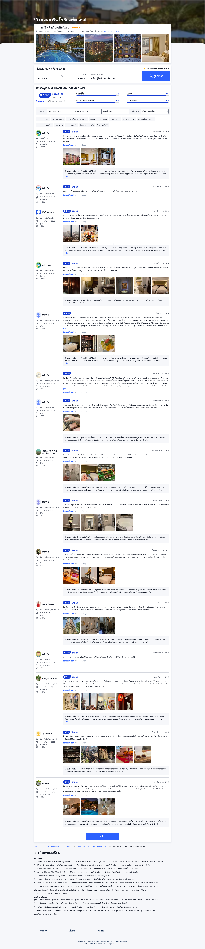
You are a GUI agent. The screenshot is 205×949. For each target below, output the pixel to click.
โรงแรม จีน (55, 847)
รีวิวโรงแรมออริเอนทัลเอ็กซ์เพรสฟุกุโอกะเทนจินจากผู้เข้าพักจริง (95, 883)
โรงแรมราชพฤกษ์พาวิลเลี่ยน (148, 886)
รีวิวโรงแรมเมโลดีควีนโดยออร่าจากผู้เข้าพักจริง (98, 865)
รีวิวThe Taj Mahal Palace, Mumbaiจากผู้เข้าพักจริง (52, 861)
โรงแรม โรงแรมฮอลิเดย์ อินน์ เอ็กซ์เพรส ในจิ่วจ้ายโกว (140, 900)
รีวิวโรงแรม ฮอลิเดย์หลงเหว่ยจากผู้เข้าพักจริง (134, 865)
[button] (186, 4)
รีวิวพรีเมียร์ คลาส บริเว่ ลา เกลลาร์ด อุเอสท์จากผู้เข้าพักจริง (90, 876)
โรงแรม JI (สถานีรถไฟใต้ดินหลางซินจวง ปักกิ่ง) (51, 893)
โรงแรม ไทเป (80, 847)
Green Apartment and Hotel (71, 886)
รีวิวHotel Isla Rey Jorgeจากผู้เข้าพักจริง (85, 872)
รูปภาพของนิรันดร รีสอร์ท (84, 900)
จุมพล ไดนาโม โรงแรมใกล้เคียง (45, 914)
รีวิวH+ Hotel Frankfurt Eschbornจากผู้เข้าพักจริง (120, 872)
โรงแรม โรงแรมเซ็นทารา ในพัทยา (68, 903)
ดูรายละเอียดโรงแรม (111, 31)
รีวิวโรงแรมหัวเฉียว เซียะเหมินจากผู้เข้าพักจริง (50, 876)
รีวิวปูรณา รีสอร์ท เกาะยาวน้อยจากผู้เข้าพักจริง (90, 861)
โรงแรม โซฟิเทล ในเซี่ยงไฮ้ (44, 903)
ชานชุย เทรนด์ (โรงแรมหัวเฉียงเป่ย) (99, 890)
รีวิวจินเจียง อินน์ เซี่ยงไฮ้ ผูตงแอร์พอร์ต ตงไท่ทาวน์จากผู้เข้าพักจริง (58, 907)
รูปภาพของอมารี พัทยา (42, 900)
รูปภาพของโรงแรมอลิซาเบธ (62, 900)
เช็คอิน (40, 74)
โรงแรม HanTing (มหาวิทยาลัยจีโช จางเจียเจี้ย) (67, 890)
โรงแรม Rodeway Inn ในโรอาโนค (96, 903)
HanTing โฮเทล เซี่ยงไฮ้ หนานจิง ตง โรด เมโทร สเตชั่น (115, 886)
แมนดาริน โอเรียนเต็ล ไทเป (98, 847)
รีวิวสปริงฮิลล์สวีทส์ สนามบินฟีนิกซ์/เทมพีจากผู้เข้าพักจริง (140, 883)
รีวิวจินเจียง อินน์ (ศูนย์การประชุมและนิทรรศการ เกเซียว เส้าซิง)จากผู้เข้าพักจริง (63, 879)
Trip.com (37, 847)
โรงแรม (46, 847)
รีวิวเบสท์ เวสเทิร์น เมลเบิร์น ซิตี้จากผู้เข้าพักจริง (51, 872)
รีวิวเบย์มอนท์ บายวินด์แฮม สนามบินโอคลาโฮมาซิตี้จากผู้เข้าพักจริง (114, 869)
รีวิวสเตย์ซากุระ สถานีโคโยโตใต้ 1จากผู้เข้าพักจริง (52, 883)
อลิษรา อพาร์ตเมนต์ (41, 890)
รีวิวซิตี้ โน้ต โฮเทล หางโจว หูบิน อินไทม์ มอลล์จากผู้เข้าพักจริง (56, 865)
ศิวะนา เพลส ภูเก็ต (121, 890)
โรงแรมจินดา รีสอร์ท (138, 890)
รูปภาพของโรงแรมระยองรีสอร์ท (107, 900)
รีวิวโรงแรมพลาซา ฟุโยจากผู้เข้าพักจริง (140, 910)
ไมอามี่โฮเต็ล (88, 886)
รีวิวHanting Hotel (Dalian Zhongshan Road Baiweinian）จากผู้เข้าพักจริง (61, 910)
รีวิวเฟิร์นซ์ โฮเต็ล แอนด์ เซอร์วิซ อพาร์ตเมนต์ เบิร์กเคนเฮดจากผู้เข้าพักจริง (136, 861)
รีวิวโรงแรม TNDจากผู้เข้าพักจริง (46, 869)
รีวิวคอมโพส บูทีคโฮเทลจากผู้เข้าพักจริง (74, 869)
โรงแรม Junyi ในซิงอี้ (119, 903)
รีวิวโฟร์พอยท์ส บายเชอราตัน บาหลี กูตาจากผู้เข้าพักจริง (114, 879)
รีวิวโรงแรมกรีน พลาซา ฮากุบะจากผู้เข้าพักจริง (107, 910)
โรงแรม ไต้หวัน (67, 847)
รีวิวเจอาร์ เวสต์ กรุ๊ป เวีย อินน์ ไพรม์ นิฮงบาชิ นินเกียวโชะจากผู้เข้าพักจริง (110, 907)
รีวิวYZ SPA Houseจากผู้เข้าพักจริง (46, 886)
